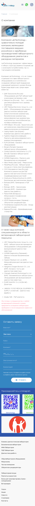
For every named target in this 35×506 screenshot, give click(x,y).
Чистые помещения (7, 464)
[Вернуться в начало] (7, 4)
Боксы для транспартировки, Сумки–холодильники (13, 480)
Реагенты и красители (8, 476)
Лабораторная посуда (8, 473)
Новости (4, 495)
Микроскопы (5, 462)
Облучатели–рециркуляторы (11, 467)
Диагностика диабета (8, 453)
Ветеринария (5, 484)
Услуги (3, 489)
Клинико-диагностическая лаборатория (14, 442)
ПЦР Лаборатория (7, 450)
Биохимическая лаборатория (11, 444)
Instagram (25, 391)
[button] (22, 4)
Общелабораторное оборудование (13, 459)
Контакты (4, 501)
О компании (5, 498)
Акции (3, 492)
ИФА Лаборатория (7, 447)
